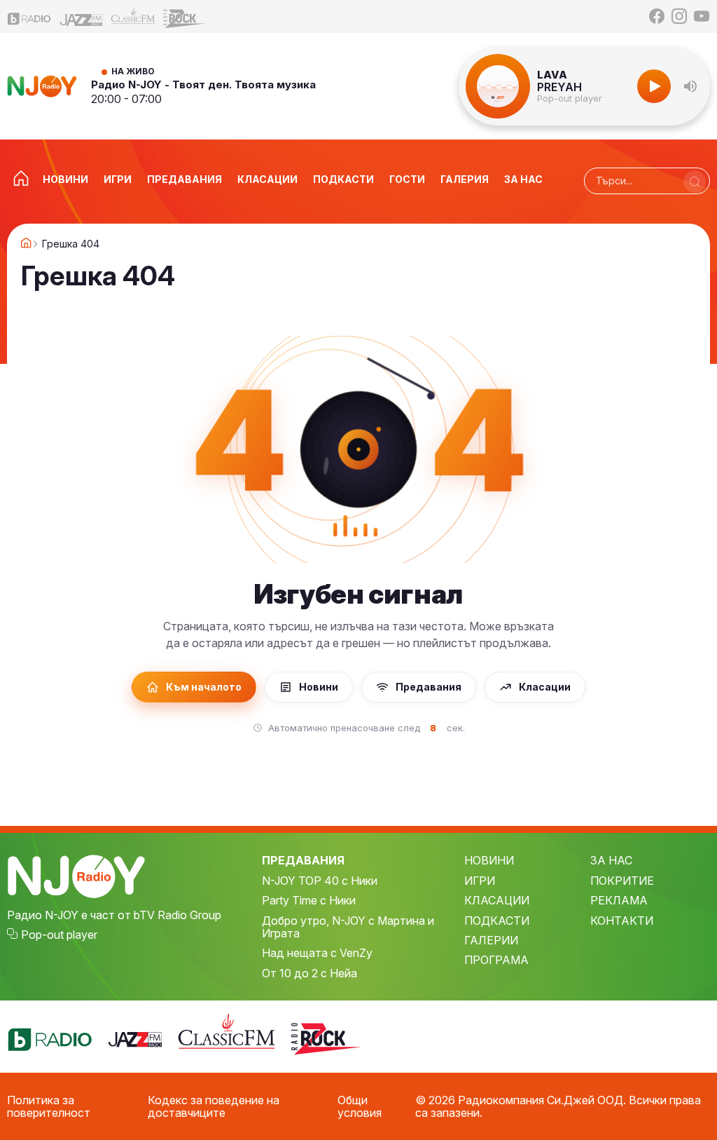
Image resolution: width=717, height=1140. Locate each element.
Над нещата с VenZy (317, 952)
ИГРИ (479, 880)
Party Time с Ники (309, 900)
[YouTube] (701, 16)
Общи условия (359, 1107)
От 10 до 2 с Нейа (309, 973)
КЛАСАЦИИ (496, 900)
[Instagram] (679, 16)
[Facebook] (656, 16)
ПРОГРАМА (496, 960)
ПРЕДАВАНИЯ (303, 860)
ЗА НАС (611, 860)
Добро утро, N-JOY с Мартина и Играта (348, 927)
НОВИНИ (489, 860)
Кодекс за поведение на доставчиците (213, 1107)
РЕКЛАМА (619, 900)
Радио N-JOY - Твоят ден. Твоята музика (203, 84)
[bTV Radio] (29, 16)
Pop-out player (569, 98)
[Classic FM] (133, 16)
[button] (690, 86)
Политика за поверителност (48, 1107)
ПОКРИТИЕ (622, 880)
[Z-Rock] (184, 16)
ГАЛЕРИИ (491, 940)
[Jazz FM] (81, 16)
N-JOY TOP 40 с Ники (319, 880)
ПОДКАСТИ (496, 920)
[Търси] (694, 181)
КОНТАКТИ (621, 920)
